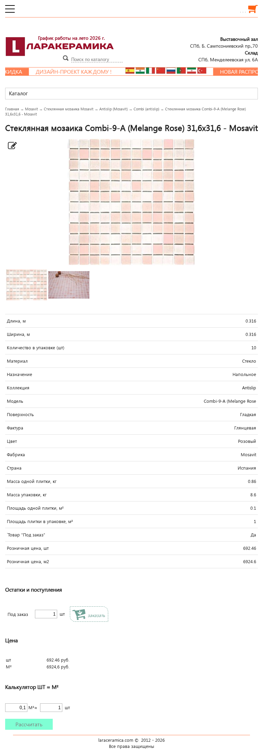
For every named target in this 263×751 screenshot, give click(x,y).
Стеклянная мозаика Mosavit (68, 108)
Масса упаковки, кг (27, 495)
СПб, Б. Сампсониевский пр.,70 (224, 42)
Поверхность (20, 414)
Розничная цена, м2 (28, 561)
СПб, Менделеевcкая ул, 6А (228, 56)
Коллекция (18, 388)
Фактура (15, 428)
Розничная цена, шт (28, 548)
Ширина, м (18, 334)
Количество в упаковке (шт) (35, 347)
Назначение (19, 374)
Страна (14, 468)
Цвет (12, 441)
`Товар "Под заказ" (26, 535)
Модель (15, 401)
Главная (12, 108)
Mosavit (31, 108)
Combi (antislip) (146, 108)
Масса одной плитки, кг (32, 481)
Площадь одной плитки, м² (35, 508)
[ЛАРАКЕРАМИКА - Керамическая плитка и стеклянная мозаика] (60, 60)
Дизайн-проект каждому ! (62, 71)
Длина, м (16, 321)
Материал (17, 361)
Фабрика (16, 454)
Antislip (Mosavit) (113, 108)
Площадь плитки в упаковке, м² (40, 521)
